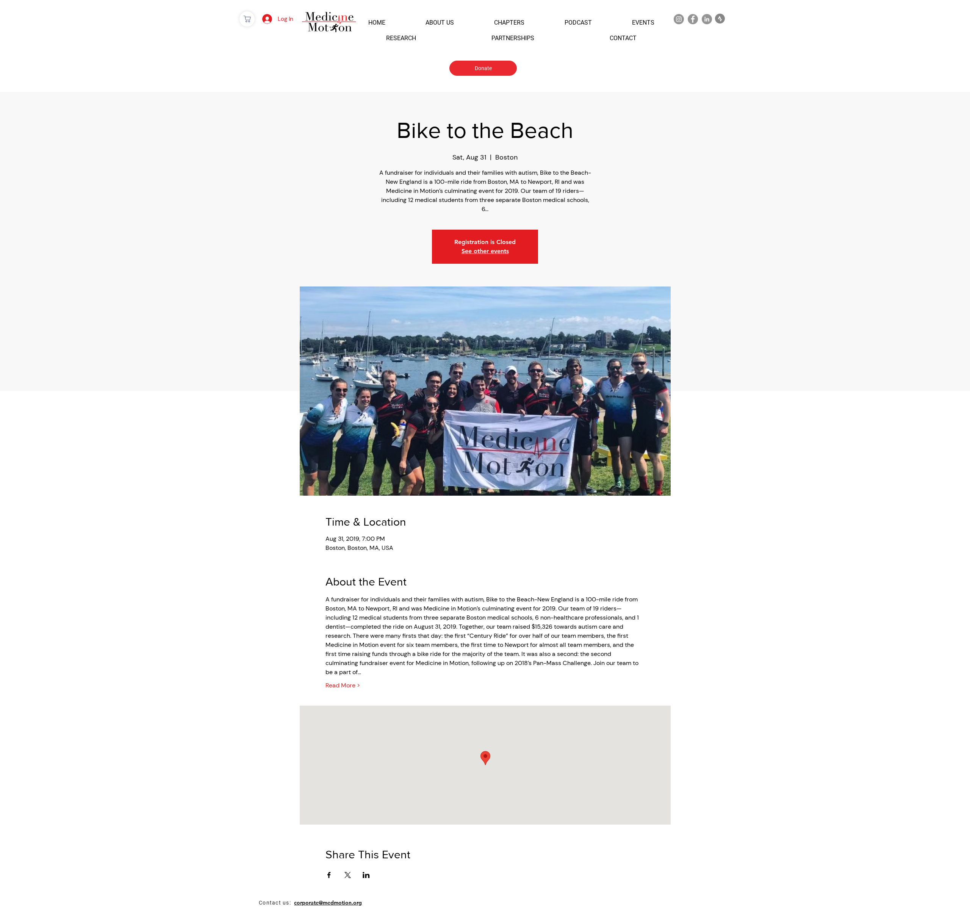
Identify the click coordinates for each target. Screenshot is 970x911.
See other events (485, 251)
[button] (376, 22)
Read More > (342, 685)
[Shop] (247, 19)
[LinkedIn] (707, 19)
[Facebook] (693, 19)
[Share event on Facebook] (329, 875)
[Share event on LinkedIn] (366, 875)
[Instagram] (679, 19)
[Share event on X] (347, 875)
